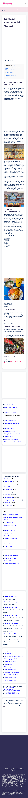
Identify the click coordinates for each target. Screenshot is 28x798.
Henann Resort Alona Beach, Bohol (13, 790)
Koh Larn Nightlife (11, 777)
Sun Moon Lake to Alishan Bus (13, 789)
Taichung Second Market (8, 788)
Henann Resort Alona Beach (19, 781)
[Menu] (25, 3)
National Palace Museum (18, 785)
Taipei (4, 706)
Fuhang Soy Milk (14, 792)
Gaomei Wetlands (6, 785)
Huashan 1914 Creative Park (15, 784)
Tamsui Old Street (15, 783)
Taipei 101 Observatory (14, 779)
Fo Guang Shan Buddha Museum (15, 793)
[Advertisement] (14, 44)
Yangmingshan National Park (16, 787)
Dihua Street (5, 787)
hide (14, 65)
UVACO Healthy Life (9, 769)
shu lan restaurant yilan (8, 794)
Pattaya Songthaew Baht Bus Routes (11, 774)
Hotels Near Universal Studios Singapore (13, 789)
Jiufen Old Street (12, 776)
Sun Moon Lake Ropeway (9, 782)
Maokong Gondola (14, 775)
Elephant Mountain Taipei (13, 778)
